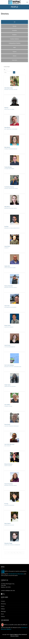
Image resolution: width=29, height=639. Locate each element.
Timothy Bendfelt (8, 167)
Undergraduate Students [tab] (14, 43)
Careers (3, 601)
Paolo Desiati (7, 424)
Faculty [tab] (14, 26)
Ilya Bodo (6, 226)
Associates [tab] (14, 60)
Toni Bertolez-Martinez (9, 186)
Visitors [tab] (14, 51)
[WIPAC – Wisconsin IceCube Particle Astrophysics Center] (14, 2)
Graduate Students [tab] (14, 39)
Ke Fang (6, 503)
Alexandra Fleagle (8, 543)
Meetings (3, 611)
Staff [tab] (14, 47)
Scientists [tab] (14, 30)
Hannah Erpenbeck (8, 483)
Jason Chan (7, 305)
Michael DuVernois (8, 464)
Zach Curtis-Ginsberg (9, 365)
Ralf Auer (6, 107)
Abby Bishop (7, 206)
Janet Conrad (7, 345)
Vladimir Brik (7, 266)
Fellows (3, 609)
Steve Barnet (7, 127)
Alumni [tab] (14, 55)
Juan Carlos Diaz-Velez (9, 444)
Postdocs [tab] (14, 34)
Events (2, 606)
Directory (3, 603)
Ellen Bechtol (7, 147)
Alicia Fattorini (7, 523)
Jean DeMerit (7, 404)
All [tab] (14, 22)
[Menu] (27, 2)
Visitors (3, 616)
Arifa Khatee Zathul (8, 87)
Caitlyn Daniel (7, 384)
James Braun (7, 246)
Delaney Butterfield (8, 285)
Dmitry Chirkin (7, 325)
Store (2, 614)
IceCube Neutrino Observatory (16, 574)
